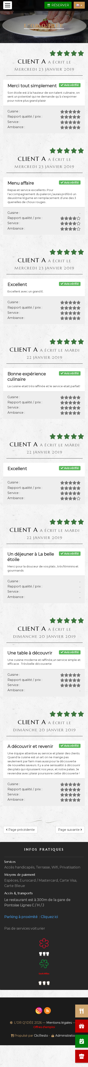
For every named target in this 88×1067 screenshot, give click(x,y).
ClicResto (41, 1035)
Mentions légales (59, 1023)
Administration (66, 1035)
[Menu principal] (7, 5)
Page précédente (21, 830)
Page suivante (69, 830)
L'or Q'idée (44, 25)
